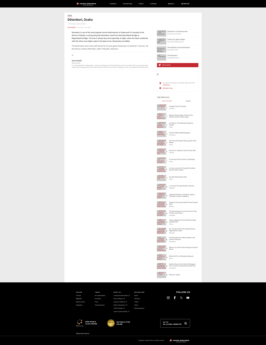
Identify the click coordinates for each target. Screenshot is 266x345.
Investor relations (119, 302)
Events (141, 4)
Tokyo (136, 305)
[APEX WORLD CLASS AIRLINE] (87, 326)
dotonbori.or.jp (167, 88)
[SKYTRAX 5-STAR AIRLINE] (118, 326)
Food (96, 302)
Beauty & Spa (80, 302)
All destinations (139, 308)
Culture (78, 295)
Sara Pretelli (71, 27)
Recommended (167, 101)
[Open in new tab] (168, 298)
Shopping (79, 305)
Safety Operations (119, 305)
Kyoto (136, 295)
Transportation (100, 305)
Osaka (70, 15)
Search (170, 4)
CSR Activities (118, 308)
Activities (98, 298)
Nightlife (79, 298)
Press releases (118, 298)
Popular (188, 101)
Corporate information (120, 295)
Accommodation (100, 295)
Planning (153, 4)
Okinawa (137, 298)
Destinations (127, 4)
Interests (113, 4)
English (186, 3)
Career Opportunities (120, 311)
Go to (172, 323)
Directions (166, 85)
